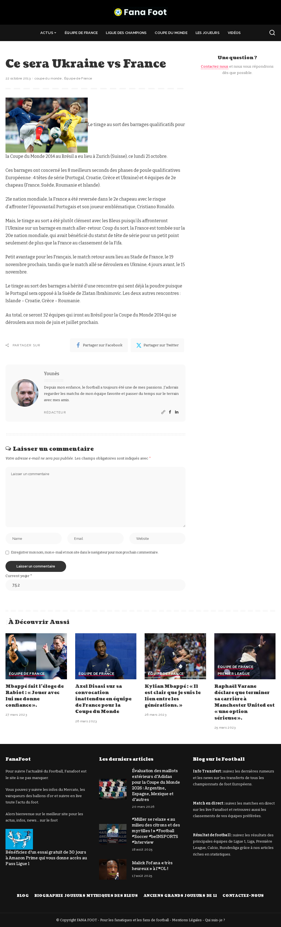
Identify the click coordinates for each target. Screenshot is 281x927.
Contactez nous (214, 66)
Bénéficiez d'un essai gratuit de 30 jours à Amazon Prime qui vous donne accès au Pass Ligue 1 (46, 858)
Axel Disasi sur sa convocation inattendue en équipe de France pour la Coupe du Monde (103, 699)
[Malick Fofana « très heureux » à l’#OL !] (113, 869)
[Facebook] (170, 412)
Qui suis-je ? (215, 920)
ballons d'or (43, 796)
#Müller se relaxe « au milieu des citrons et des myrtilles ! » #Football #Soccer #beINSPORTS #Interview (156, 831)
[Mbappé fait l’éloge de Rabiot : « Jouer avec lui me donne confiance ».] (36, 656)
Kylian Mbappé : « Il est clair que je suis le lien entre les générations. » (173, 696)
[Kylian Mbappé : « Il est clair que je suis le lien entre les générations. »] (175, 656)
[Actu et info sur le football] (140, 12)
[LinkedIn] (176, 412)
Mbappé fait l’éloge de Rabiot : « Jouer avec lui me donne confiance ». (34, 696)
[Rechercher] (272, 33)
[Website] (163, 412)
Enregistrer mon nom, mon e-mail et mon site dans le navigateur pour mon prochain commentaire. (85, 552)
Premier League (234, 674)
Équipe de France (78, 78)
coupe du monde (48, 78)
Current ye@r (18, 576)
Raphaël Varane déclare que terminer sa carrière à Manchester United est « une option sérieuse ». (244, 702)
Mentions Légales (187, 920)
